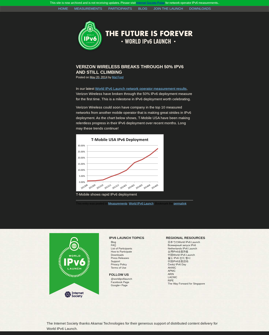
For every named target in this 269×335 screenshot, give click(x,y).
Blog (142, 8)
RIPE (171, 280)
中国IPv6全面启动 (178, 261)
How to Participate (121, 251)
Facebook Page (120, 282)
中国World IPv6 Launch (181, 254)
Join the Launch (168, 8)
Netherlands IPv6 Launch (182, 248)
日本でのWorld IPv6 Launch (184, 242)
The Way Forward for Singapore (186, 283)
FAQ (113, 245)
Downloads (200, 8)
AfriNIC (172, 267)
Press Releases (120, 258)
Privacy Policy (119, 264)
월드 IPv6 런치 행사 (179, 258)
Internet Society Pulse (150, 2)
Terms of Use (118, 267)
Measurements (88, 8)
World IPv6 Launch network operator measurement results (141, 89)
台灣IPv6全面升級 (178, 251)
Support (115, 261)
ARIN (171, 274)
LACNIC (172, 277)
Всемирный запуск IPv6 (182, 245)
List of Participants (121, 248)
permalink (180, 203)
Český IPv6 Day (177, 264)
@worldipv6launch (121, 278)
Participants (120, 8)
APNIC (171, 270)
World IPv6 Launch (141, 203)
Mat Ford (118, 77)
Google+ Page (119, 285)
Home (63, 8)
